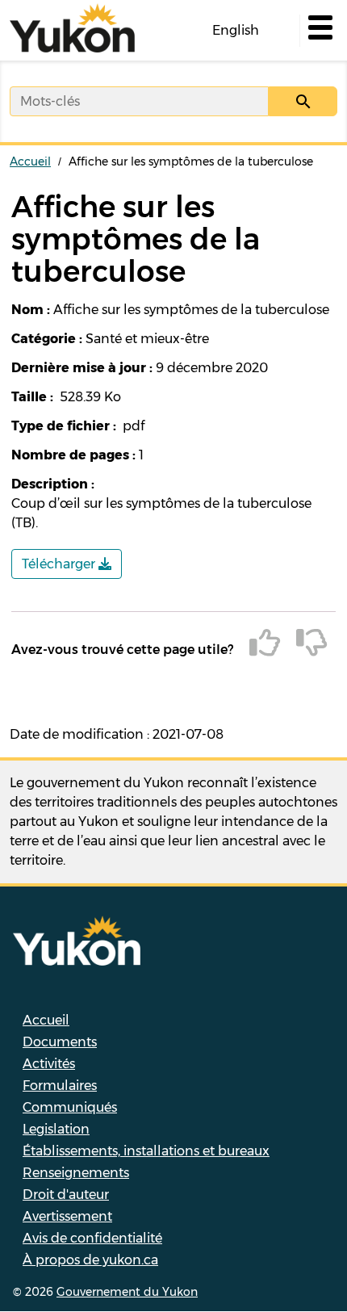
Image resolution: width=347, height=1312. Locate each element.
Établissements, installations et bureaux (146, 1151)
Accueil (30, 161)
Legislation (56, 1129)
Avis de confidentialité (92, 1238)
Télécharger (60, 564)
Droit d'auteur (66, 1194)
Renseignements (76, 1172)
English (235, 30)
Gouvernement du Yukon (127, 1292)
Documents (60, 1042)
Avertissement (67, 1216)
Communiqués (70, 1107)
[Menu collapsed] (318, 31)
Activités (49, 1063)
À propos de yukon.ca (90, 1260)
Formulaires (60, 1085)
